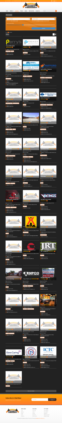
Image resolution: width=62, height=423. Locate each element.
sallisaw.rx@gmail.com (46, 342)
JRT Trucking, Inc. (44, 251)
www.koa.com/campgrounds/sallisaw (32, 235)
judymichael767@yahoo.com (47, 186)
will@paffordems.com (46, 82)
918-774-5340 (11, 288)
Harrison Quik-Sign (10, 278)
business (14, 20)
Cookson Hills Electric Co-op (29, 249)
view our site (11, 54)
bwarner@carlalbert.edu (46, 209)
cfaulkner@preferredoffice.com (30, 367)
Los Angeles (38, 20)
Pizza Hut (8, 304)
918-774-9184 (45, 79)
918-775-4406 (28, 128)
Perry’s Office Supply (10, 45)
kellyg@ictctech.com (46, 367)
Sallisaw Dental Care (27, 199)
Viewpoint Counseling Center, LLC (13, 174)
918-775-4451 (45, 339)
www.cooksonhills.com (30, 258)
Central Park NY (46, 20)
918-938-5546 (11, 235)
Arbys (24, 176)
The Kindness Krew (45, 148)
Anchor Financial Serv (45, 97)
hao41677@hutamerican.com (13, 312)
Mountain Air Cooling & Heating (12, 69)
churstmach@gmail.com (12, 84)
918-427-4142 (11, 335)
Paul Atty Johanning (10, 380)
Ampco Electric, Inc (27, 278)
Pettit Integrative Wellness (28, 147)
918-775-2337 (45, 206)
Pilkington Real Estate (45, 277)
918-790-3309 (28, 54)
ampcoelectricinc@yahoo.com (30, 289)
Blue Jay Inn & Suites (27, 121)
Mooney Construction (10, 328)
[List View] (54, 34)
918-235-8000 (45, 236)
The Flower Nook (9, 122)
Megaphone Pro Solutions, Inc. (12, 199)
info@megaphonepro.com (12, 212)
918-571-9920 (11, 261)
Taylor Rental (9, 148)
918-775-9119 (45, 364)
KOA (24, 226)
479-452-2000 (28, 339)
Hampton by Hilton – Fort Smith (29, 328)
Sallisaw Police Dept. (10, 97)
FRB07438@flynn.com (29, 186)
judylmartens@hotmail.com (47, 158)
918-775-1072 (28, 106)
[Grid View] (55, 34)
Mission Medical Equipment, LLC (47, 225)
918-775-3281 (28, 287)
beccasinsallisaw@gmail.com (13, 236)
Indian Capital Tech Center (46, 355)
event (17, 20)
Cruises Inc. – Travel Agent (28, 69)
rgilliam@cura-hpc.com (12, 264)
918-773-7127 (45, 54)
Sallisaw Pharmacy (44, 329)
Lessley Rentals (26, 99)
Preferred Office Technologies (29, 355)
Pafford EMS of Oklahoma (46, 69)
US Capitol (42, 20)
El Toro (42, 304)
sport (12, 20)
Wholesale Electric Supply (46, 121)
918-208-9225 (45, 184)
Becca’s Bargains (9, 226)
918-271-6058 (28, 158)
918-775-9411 (45, 287)
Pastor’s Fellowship (27, 304)
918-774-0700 (45, 313)
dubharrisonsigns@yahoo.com (13, 290)
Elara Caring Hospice (10, 355)
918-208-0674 (11, 209)
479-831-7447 (28, 364)
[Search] (56, 11)
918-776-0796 (11, 157)
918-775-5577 (45, 106)
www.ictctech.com (47, 365)
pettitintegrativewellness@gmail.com (31, 161)
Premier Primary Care (27, 45)
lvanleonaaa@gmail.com (46, 314)
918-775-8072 (28, 184)
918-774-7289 (11, 362)
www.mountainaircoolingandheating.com (12, 83)
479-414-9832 (11, 80)
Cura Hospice (9, 251)
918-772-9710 (11, 310)
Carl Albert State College (46, 199)
